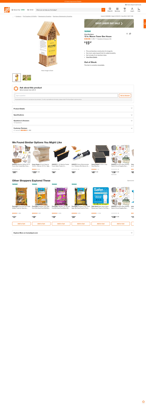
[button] (73, 109)
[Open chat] (145, 23)
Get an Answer (125, 95)
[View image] (16, 77)
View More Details (91, 57)
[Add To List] (127, 33)
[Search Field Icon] (103, 10)
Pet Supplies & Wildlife (30, 16)
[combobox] (68, 10)
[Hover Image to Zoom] (47, 44)
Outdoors (18, 16)
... (13, 16)
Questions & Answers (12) (104, 39)
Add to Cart (21, 223)
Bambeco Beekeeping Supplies (62, 16)
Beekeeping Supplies (44, 16)
